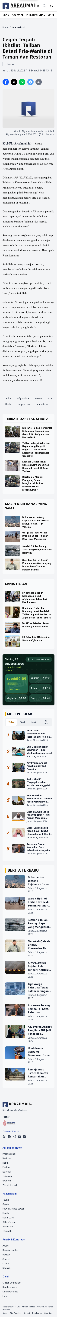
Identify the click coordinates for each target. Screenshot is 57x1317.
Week (22, 722)
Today (11, 722)
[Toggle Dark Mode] (51, 6)
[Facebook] (9, 1136)
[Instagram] (14, 1136)
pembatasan (42, 404)
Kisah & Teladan (10, 1250)
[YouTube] (19, 1136)
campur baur (24, 404)
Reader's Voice (10, 1287)
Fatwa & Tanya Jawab (14, 1208)
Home (6, 27)
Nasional (7, 1158)
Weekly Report (10, 1185)
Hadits (6, 1213)
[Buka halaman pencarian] (44, 6)
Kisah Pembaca (10, 1291)
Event (5, 1296)
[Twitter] (4, 1136)
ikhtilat (8, 404)
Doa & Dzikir (8, 1217)
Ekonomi (7, 1180)
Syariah (6, 1204)
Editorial (7, 1171)
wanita (38, 398)
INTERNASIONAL (35, 15)
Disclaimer (37, 1313)
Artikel (6, 1245)
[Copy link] (38, 82)
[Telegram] (24, 1136)
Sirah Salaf (8, 1226)
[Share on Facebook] (6, 82)
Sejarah (6, 1259)
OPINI (51, 15)
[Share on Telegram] (30, 82)
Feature (6, 1167)
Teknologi (7, 1176)
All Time (46, 722)
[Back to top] (50, 1310)
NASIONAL (18, 15)
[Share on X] (14, 82)
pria (50, 398)
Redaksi (6, 1268)
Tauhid (6, 1200)
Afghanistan (23, 398)
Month (34, 722)
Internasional (9, 1154)
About (5, 1313)
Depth (6, 1163)
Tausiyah (7, 1231)
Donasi (27, 1313)
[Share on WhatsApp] (22, 82)
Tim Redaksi (15, 1313)
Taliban (8, 398)
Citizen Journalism (12, 1282)
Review (6, 1254)
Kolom (6, 1263)
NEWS (6, 15)
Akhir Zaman (9, 1222)
